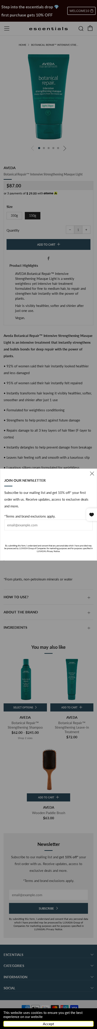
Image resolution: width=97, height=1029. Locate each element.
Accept (48, 1024)
